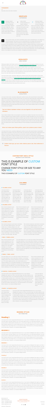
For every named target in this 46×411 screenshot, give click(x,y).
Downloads (43, 401)
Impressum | (3, 406)
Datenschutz (8, 406)
